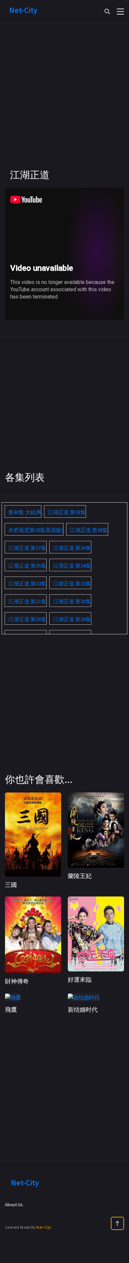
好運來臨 (80, 979)
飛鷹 (11, 1009)
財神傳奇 (17, 981)
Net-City (43, 1227)
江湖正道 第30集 (72, 601)
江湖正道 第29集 (27, 619)
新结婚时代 (83, 1009)
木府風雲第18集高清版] (35, 530)
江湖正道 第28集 (72, 619)
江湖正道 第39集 (67, 512)
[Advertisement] (64, 104)
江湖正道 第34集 (72, 565)
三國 (11, 885)
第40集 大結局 (24, 512)
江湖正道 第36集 (72, 547)
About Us (14, 1205)
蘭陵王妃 (80, 876)
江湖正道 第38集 (89, 530)
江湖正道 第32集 (72, 583)
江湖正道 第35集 (27, 565)
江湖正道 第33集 (27, 583)
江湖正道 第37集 (27, 547)
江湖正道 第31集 (27, 601)
